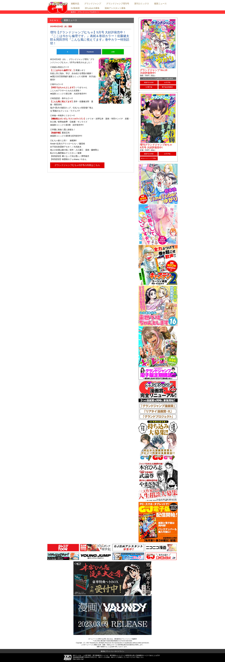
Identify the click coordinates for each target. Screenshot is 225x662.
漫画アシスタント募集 (115, 8)
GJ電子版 (149, 87)
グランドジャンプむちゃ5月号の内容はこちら (77, 165)
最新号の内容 (149, 82)
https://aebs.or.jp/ (78, 659)
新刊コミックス (141, 3)
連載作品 (75, 3)
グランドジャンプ (92, 3)
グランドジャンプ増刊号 (117, 3)
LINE (113, 52)
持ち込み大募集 (92, 8)
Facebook (90, 52)
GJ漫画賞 (75, 8)
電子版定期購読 (167, 87)
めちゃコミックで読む (149, 158)
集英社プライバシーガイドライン (112, 651)
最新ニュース (160, 3)
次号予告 (167, 82)
